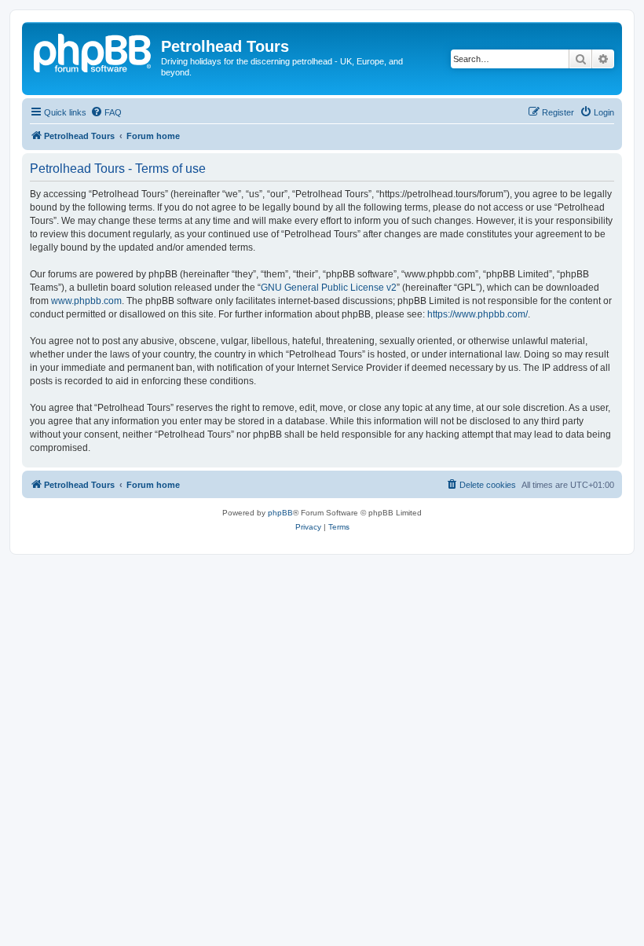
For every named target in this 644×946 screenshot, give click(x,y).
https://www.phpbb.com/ (477, 314)
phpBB (280, 512)
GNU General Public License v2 (329, 287)
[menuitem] (106, 112)
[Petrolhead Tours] (93, 51)
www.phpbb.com (86, 300)
